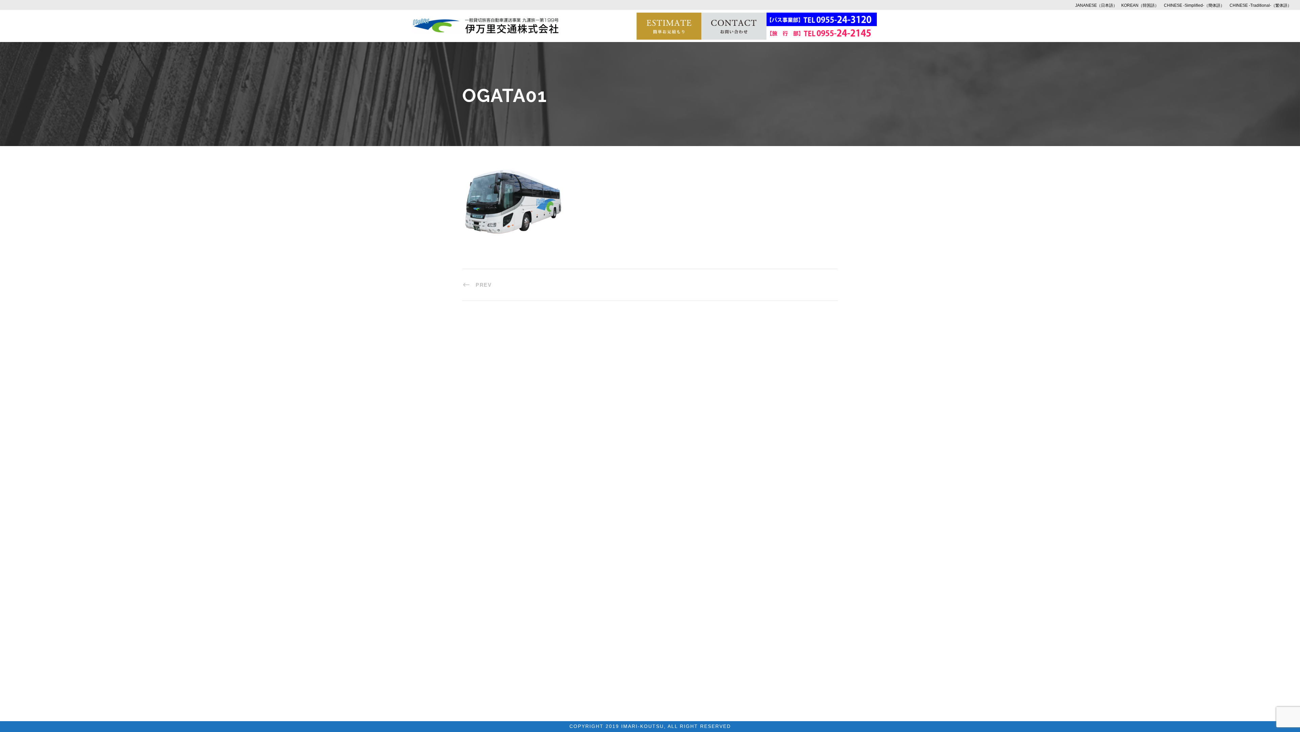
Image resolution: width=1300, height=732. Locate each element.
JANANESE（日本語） (1096, 5)
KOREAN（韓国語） (1140, 5)
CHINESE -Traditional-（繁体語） (1261, 5)
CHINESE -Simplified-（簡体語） (1194, 5)
